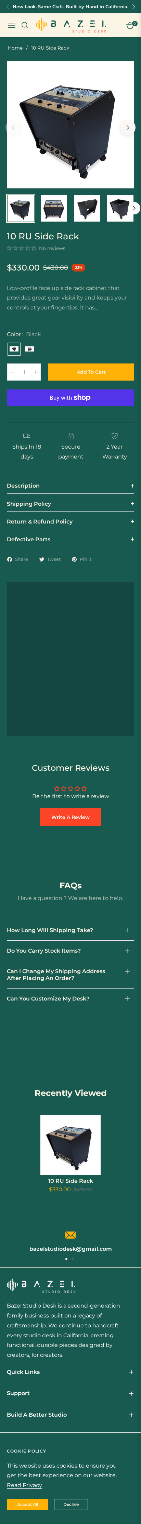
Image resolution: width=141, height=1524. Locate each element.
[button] (22, 248)
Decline (71, 1504)
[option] (70, 124)
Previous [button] (13, 127)
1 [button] (66, 1259)
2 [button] (73, 1259)
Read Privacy (24, 1485)
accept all (27, 1504)
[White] (29, 349)
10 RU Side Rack (70, 1181)
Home (15, 48)
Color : (24, 334)
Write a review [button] (70, 817)
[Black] (14, 349)
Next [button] (128, 127)
